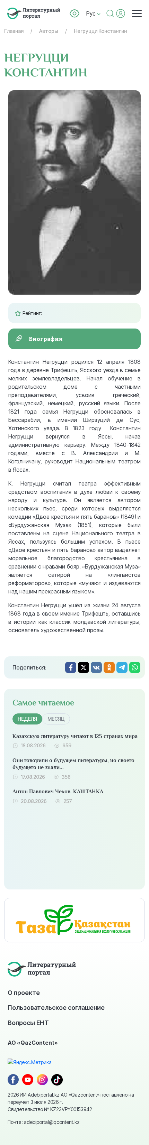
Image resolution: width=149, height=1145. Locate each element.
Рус (91, 13)
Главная (14, 31)
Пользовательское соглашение (56, 1007)
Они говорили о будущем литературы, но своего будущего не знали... (73, 764)
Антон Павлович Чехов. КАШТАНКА (57, 791)
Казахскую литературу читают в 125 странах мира (75, 736)
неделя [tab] (27, 719)
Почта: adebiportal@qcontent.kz (44, 1122)
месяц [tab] (56, 719)
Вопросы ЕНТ (28, 1022)
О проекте (24, 992)
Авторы (48, 31)
